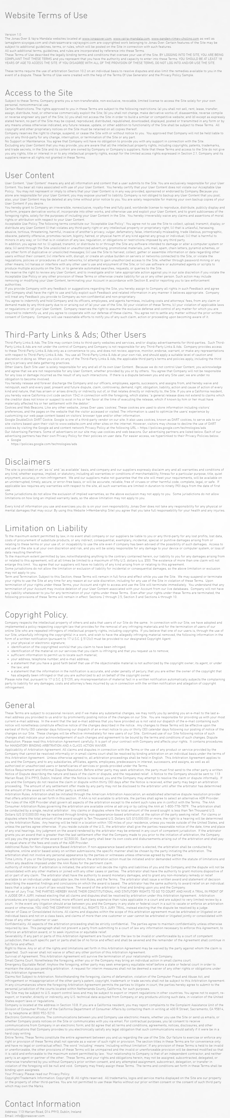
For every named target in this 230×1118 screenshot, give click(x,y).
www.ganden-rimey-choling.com (175, 39)
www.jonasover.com (97, 39)
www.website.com (72, 424)
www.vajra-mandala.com (131, 39)
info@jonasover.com (30, 1116)
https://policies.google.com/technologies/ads (173, 428)
